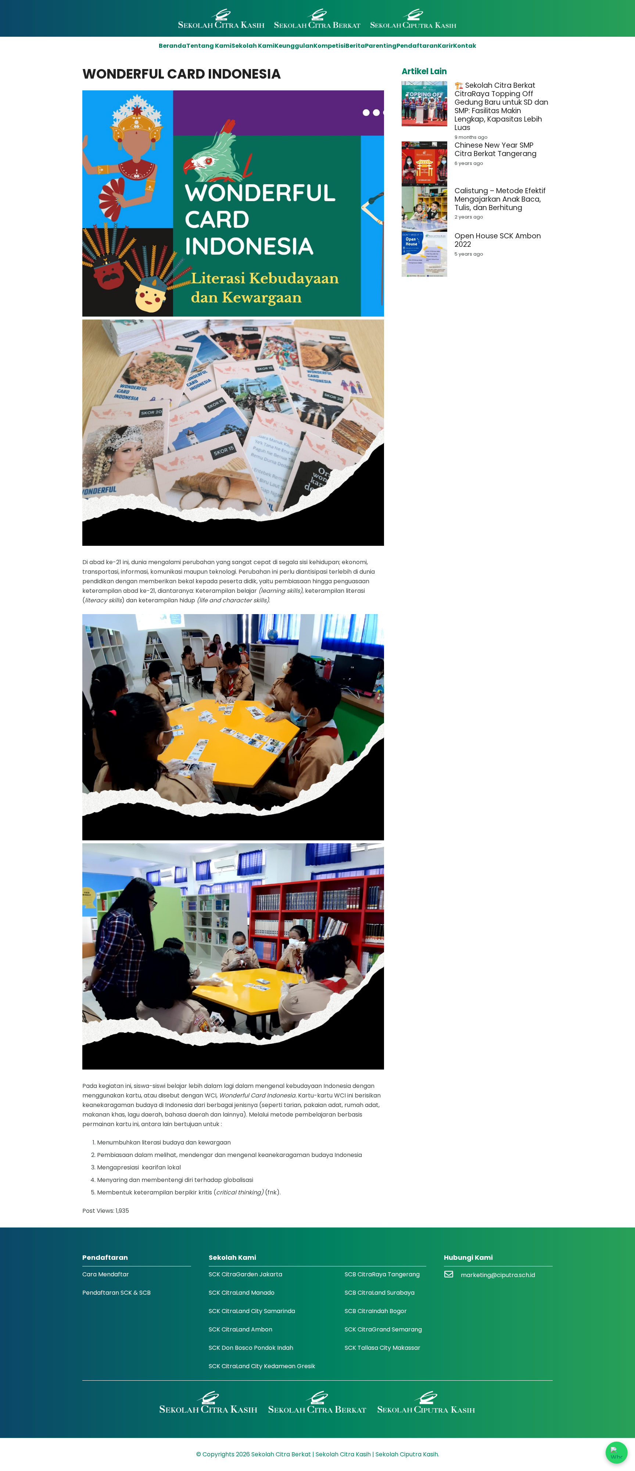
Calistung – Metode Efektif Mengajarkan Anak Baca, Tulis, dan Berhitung (500, 199)
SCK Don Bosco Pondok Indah (251, 1348)
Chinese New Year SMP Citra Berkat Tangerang (496, 150)
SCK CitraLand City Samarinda (252, 1311)
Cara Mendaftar (105, 1274)
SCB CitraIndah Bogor (376, 1311)
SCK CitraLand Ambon (240, 1329)
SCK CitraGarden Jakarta (245, 1274)
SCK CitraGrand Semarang (383, 1329)
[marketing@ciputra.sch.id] (452, 1275)
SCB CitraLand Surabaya (380, 1292)
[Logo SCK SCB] (317, 18)
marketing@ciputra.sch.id (498, 1275)
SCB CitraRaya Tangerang (382, 1274)
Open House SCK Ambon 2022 (498, 240)
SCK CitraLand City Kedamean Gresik (262, 1366)
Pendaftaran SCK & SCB (116, 1292)
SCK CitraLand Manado (242, 1292)
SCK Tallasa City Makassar (382, 1348)
